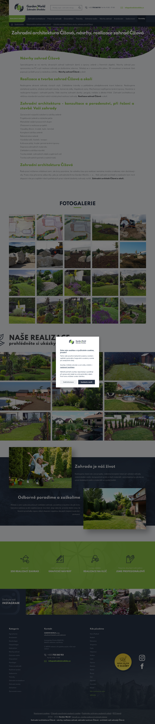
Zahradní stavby (14, 684)
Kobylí (92, 688)
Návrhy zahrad (106, 19)
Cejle (92, 648)
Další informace (68, 382)
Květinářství (13, 648)
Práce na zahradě (54, 19)
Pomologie (12, 662)
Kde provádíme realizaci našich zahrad (39, 24)
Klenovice (93, 641)
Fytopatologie (14, 644)
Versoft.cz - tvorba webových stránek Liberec (89, 717)
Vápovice (93, 652)
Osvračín (93, 684)
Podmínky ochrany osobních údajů (96, 713)
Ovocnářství (68, 19)
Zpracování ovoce (15, 691)
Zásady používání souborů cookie (65, 713)
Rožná (92, 669)
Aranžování (118, 19)
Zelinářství (12, 688)
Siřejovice (93, 644)
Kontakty (141, 18)
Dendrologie (13, 641)
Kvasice (92, 666)
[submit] (79, 7)
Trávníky (79, 19)
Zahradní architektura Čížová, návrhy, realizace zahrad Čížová (73, 24)
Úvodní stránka (19, 24)
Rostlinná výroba (15, 669)
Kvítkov (92, 655)
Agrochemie (13, 634)
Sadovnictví (130, 19)
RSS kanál (117, 713)
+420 (94, 7)
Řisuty (92, 673)
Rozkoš (92, 637)
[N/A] (22, 227)
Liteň (91, 659)
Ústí (91, 677)
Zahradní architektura (36, 19)
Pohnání (92, 680)
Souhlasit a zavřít (86, 382)
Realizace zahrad (17, 18)
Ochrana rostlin (91, 19)
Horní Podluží (94, 634)
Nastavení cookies (42, 713)
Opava (92, 662)
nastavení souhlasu (67, 367)
